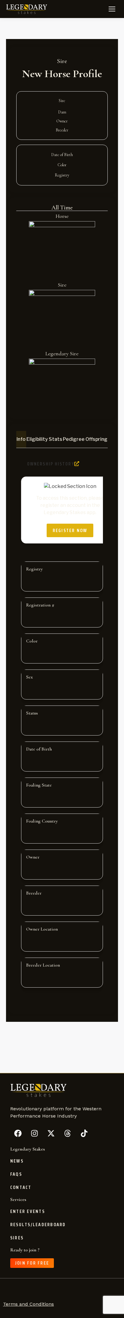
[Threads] (67, 1133)
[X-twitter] (50, 1133)
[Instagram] (34, 1133)
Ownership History (50, 464)
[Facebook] (17, 1133)
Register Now (70, 530)
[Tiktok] (83, 1133)
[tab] (21, 439)
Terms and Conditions (28, 1304)
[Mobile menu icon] (112, 9)
